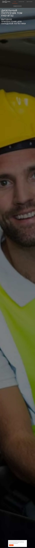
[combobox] (17, 6)
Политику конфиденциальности (13, 543)
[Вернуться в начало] (6, 1)
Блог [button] (15, 1)
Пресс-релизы (30, 1)
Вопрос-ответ (22, 1)
